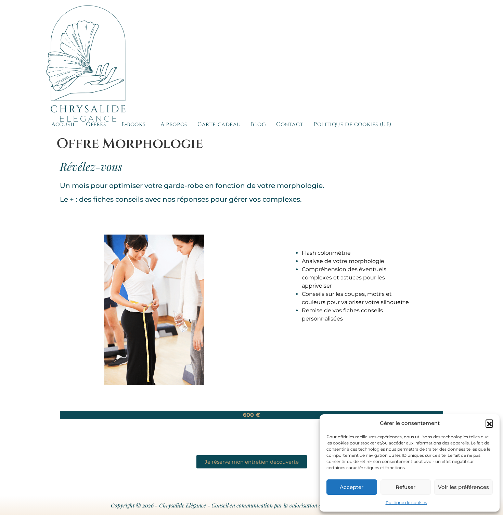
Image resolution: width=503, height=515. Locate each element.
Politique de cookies (406, 502)
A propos (173, 124)
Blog (258, 124)
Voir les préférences (463, 487)
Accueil (63, 124)
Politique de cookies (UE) (352, 124)
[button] (489, 423)
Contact (289, 124)
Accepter (351, 487)
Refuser (405, 487)
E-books (133, 124)
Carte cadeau (219, 124)
